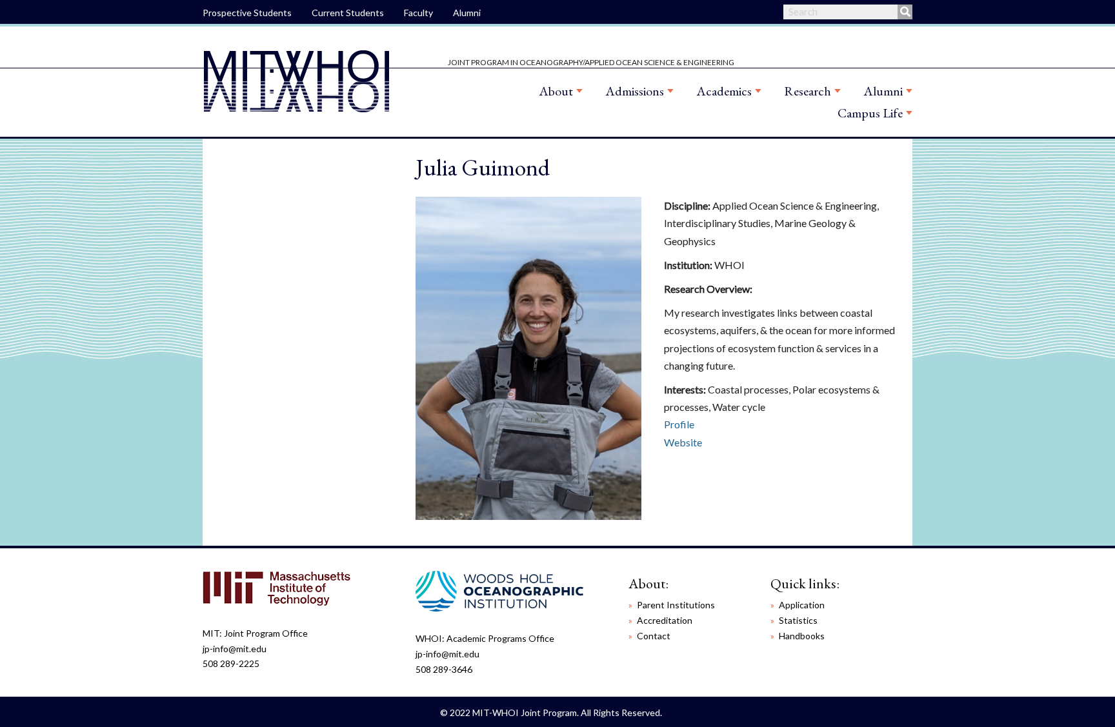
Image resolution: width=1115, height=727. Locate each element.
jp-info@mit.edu (234, 648)
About (556, 91)
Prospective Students (247, 12)
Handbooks (802, 635)
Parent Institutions (676, 604)
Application (802, 604)
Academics (724, 91)
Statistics (798, 620)
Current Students (348, 12)
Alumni (467, 12)
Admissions (634, 91)
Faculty (418, 12)
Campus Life (870, 113)
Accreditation (664, 620)
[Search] (905, 12)
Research (807, 91)
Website (683, 442)
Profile (679, 424)
